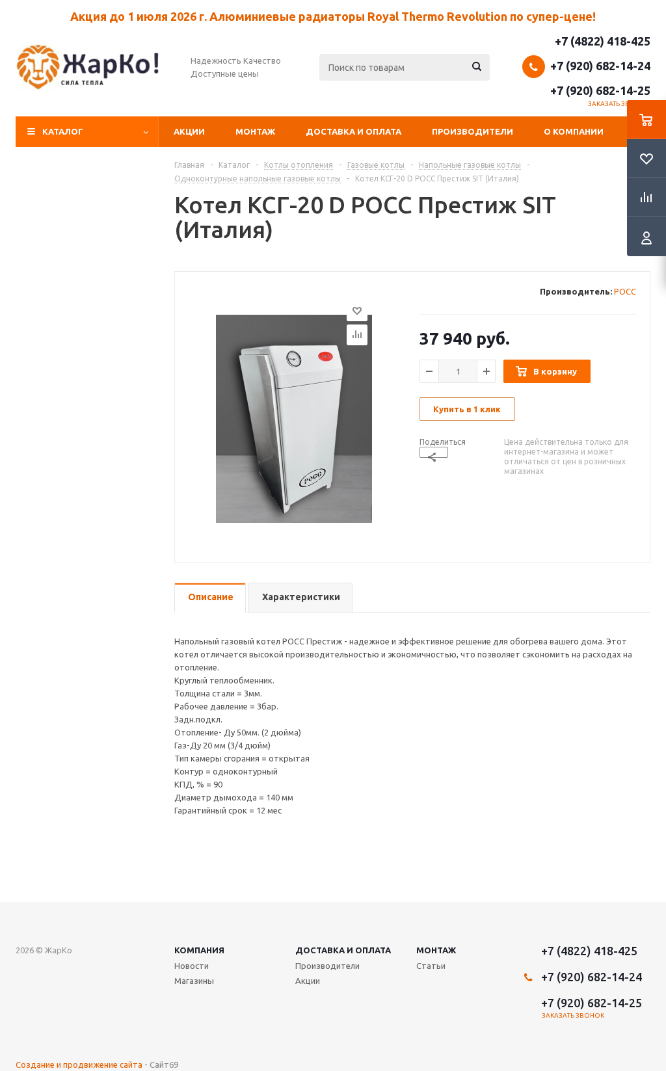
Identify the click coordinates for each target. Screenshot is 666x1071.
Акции (189, 131)
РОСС (625, 291)
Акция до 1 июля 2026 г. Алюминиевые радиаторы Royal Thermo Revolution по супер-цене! (333, 16)
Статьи (431, 965)
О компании (574, 131)
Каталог (62, 131)
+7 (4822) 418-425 (602, 41)
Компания (199, 950)
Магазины (194, 980)
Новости (191, 965)
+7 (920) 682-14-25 (600, 90)
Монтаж (255, 131)
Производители (472, 131)
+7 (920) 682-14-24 (600, 66)
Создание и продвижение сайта (79, 1064)
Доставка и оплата (353, 131)
